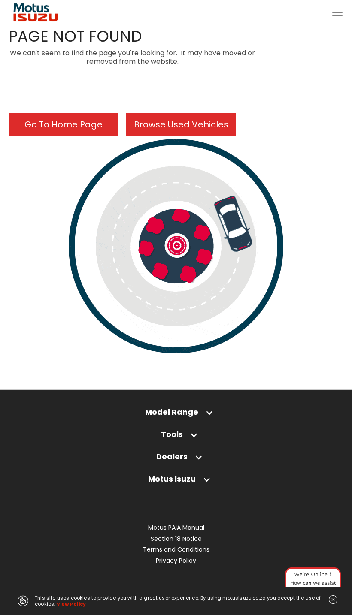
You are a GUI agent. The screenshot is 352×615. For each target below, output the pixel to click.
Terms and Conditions (176, 550)
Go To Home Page (63, 124)
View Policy (71, 603)
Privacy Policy (176, 561)
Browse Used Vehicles (181, 124)
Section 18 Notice (176, 539)
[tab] (176, 416)
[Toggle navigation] (337, 12)
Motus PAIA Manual (176, 528)
